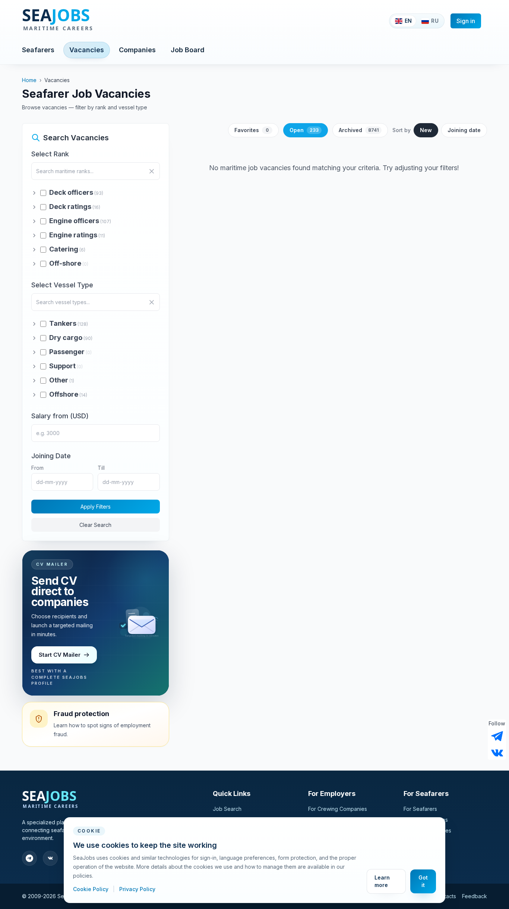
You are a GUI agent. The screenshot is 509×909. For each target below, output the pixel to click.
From (37, 468)
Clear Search (95, 525)
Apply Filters (95, 506)
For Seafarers (420, 809)
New (426, 130)
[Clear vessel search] (151, 302)
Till (101, 468)
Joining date (464, 130)
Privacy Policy (137, 889)
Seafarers (38, 50)
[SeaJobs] (82, 21)
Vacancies (86, 50)
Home (29, 80)
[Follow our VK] (497, 752)
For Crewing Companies (337, 809)
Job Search (227, 809)
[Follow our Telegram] (497, 736)
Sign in (465, 21)
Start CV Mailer (59, 654)
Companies (137, 50)
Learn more (382, 881)
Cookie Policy (91, 889)
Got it (423, 881)
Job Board (188, 50)
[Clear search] (151, 171)
